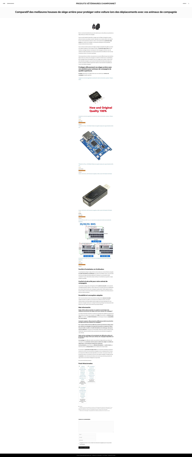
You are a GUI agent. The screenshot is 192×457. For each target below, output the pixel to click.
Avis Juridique (104, 455)
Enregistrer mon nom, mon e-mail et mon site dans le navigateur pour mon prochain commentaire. (96, 443)
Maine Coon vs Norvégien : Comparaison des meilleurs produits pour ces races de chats (95, 410)
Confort (81, 406)
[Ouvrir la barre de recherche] (188, 3)
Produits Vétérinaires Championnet (96, 3)
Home (4, 3)
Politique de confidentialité (97, 455)
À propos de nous (10, 3)
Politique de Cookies (111, 455)
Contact (184, 3)
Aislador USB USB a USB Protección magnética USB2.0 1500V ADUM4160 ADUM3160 (95, 173)
